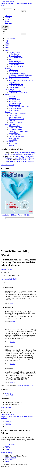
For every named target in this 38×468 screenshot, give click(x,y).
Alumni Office (13, 133)
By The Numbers (14, 54)
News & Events (9, 141)
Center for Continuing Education (19, 77)
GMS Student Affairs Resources (18, 92)
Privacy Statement (10, 458)
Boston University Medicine (21, 215)
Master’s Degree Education (17, 73)
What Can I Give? (14, 99)
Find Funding (13, 115)
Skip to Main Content (7, 1)
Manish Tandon (9, 395)
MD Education (13, 71)
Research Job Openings (16, 122)
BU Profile (8, 393)
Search (7, 446)
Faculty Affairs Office (15, 127)
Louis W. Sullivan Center (16, 136)
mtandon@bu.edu (6, 269)
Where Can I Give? (15, 101)
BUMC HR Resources (16, 57)
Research (7, 19)
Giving (7, 21)
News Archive (13, 143)
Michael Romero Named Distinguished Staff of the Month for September (19, 160)
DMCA (7, 461)
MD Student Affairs (15, 91)
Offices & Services (10, 124)
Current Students (10, 38)
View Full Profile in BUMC (26, 385)
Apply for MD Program (16, 84)
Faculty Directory (14, 64)
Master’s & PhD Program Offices (19, 131)
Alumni (7, 44)
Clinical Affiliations (15, 61)
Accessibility (9, 459)
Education (8, 17)
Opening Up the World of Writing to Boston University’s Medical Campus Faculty (20, 153)
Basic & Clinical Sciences (16, 63)
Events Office (13, 140)
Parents (7, 45)
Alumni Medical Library (16, 66)
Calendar (11, 145)
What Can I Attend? (15, 103)
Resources (12, 120)
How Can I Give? (14, 105)
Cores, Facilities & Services (17, 113)
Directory (8, 447)
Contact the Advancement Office (19, 106)
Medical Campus (10, 444)
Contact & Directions (7, 414)
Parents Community (15, 108)
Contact (7, 449)
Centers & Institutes (15, 117)
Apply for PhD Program (16, 85)
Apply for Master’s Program (17, 87)
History (11, 59)
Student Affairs (9, 89)
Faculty (7, 40)
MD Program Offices (15, 129)
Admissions (8, 16)
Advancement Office (15, 134)
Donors (7, 47)
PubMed (12, 303)
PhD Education (13, 70)
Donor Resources (14, 110)
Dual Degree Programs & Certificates (20, 75)
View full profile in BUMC (9, 279)
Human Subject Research (16, 119)
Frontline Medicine (14, 52)
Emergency (8, 23)
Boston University (6, 453)
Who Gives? (12, 98)
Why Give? (12, 96)
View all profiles (6, 407)
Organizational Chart (15, 56)
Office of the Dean (14, 126)
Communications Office (16, 138)
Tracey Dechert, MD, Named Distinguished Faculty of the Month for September (20, 157)
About (7, 50)
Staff (6, 42)
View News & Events (7, 165)
